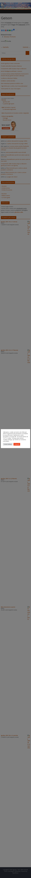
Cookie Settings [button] (8, 444)
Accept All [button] (16, 444)
